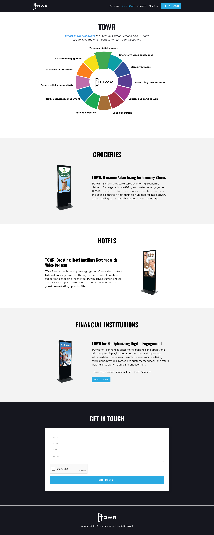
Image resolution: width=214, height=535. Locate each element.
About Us (153, 6)
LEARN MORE (101, 379)
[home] (40, 6)
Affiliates (141, 6)
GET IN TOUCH (171, 6)
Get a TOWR (128, 6)
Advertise (114, 6)
